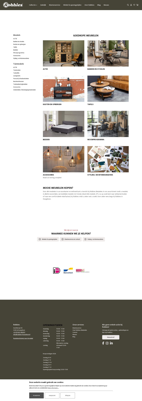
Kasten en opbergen (19, 44)
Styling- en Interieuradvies (21, 58)
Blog (74, 337)
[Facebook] (103, 343)
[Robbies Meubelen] (13, 5)
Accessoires (16, 55)
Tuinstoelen (16, 70)
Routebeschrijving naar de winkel (23, 338)
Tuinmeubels (18, 63)
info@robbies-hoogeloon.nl (21, 334)
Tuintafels (16, 73)
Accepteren (36, 395)
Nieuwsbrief (110, 337)
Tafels (15, 47)
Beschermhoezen (18, 81)
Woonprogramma (18, 53)
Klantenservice (77, 328)
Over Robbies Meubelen (80, 330)
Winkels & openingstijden (49, 239)
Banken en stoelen (18, 41)
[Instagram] (107, 343)
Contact (75, 332)
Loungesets (16, 76)
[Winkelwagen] (137, 5)
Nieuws (75, 334)
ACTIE (15, 38)
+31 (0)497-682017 (19, 332)
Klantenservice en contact (72, 239)
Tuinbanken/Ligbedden (20, 84)
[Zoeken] (128, 5)
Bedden (15, 50)
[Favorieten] (134, 5)
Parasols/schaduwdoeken (21, 78)
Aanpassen (52, 395)
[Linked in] (111, 343)
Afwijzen (67, 395)
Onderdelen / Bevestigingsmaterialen (24, 90)
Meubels (16, 35)
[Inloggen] (131, 5)
